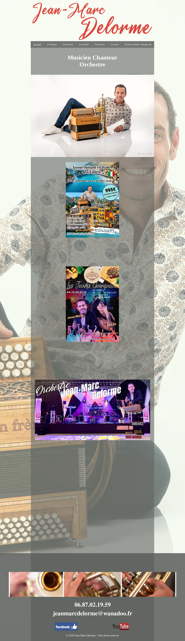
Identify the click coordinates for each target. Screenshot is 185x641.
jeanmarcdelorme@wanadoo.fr (92, 613)
